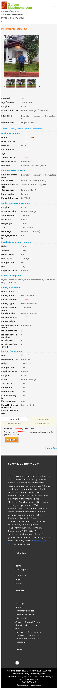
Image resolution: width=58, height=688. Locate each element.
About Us (20, 607)
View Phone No (42, 423)
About (5, 128)
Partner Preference (33, 128)
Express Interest (42, 419)
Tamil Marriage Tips (25, 610)
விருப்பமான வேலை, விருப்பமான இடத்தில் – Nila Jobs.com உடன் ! (28, 625)
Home (18, 565)
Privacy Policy (22, 618)
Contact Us (21, 575)
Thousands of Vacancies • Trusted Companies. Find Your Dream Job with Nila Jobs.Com (28, 637)
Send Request (14, 423)
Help (18, 579)
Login (18, 583)
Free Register (22, 569)
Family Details (16, 128)
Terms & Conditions (25, 614)
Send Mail (14, 419)
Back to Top (51, 448)
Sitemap (20, 603)
